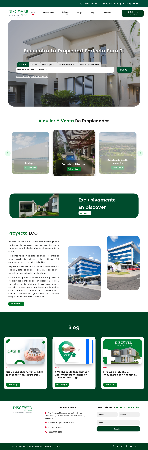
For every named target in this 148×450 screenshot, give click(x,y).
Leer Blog (13, 384)
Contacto (107, 13)
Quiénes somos (65, 13)
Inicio (33, 13)
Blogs (8, 367)
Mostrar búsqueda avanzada (32, 76)
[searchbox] (52, 70)
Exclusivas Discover (89, 64)
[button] (8, 153)
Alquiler (34, 64)
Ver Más (85, 213)
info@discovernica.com (65, 423)
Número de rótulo (67, 64)
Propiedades (48, 13)
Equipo (79, 13)
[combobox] (26, 70)
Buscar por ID (48, 64)
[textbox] (26, 70)
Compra (23, 64)
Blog (92, 13)
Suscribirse (118, 429)
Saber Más (29, 167)
